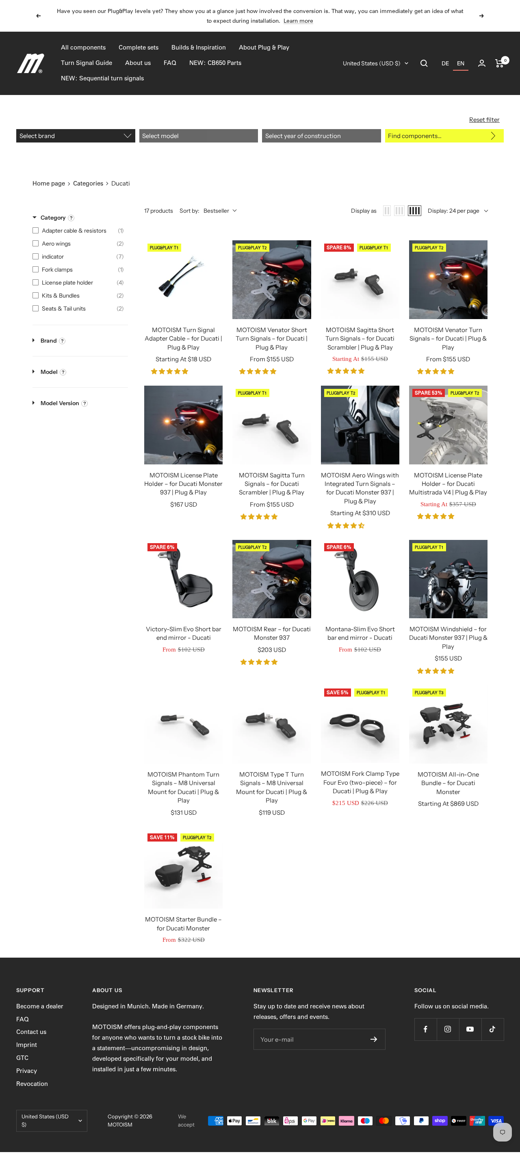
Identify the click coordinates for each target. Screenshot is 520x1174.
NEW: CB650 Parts (215, 63)
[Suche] (424, 63)
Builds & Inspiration (198, 47)
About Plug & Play (264, 47)
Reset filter (484, 119)
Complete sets (138, 47)
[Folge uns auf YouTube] (470, 1029)
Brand (49, 340)
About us (138, 63)
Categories (88, 183)
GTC (22, 1058)
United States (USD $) (372, 63)
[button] (170, 371)
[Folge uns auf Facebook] (425, 1029)
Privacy (26, 1071)
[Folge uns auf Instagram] (448, 1029)
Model (49, 372)
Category (53, 217)
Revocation (32, 1084)
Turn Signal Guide (86, 63)
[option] (445, 63)
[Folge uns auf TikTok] (492, 1029)
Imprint (26, 1045)
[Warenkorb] (499, 63)
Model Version (60, 403)
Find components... (415, 136)
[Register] (373, 1039)
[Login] (481, 63)
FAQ (170, 63)
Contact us (31, 1032)
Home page (48, 183)
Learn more (298, 20)
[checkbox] (78, 231)
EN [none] (460, 63)
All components (83, 47)
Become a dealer (39, 1006)
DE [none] (445, 63)
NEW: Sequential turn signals (102, 78)
